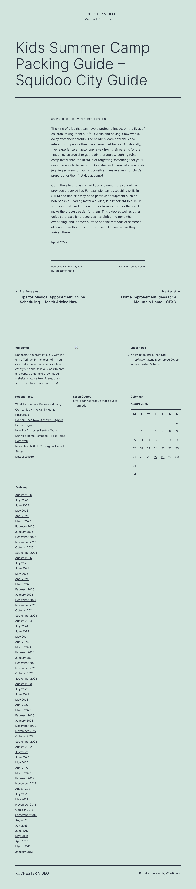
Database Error (25, 456)
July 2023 (21, 689)
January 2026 (24, 531)
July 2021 (21, 794)
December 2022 (25, 725)
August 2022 (23, 746)
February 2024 (24, 652)
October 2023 (24, 673)
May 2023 (21, 699)
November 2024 (26, 605)
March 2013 (23, 846)
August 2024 (23, 620)
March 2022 (23, 773)
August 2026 (23, 495)
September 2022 (26, 741)
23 (177, 448)
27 (155, 457)
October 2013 (24, 809)
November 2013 (25, 804)
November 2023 (25, 668)
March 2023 (23, 710)
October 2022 (24, 736)
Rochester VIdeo (64, 270)
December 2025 (25, 536)
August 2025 (23, 558)
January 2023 (24, 720)
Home (141, 266)
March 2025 (23, 584)
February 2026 (24, 526)
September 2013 (26, 815)
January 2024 (24, 657)
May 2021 (21, 799)
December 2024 (25, 600)
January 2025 (24, 594)
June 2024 (22, 631)
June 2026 (22, 505)
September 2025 (26, 552)
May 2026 (21, 510)
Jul (136, 473)
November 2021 (25, 783)
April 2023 (22, 704)
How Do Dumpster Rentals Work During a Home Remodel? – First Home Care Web (40, 435)
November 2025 (25, 542)
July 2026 (21, 500)
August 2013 (23, 820)
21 (162, 448)
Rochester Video (98, 14)
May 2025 (21, 573)
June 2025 (22, 568)
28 (162, 457)
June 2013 (22, 830)
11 (141, 439)
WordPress (173, 873)
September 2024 (26, 615)
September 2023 (26, 678)
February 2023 (24, 715)
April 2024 (22, 641)
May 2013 (21, 836)
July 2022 (21, 752)
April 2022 (22, 767)
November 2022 (25, 731)
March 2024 (23, 647)
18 (141, 448)
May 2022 (21, 762)
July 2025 (21, 563)
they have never (93, 144)
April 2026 (22, 516)
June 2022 (22, 757)
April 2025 (22, 579)
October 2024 (24, 610)
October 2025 (24, 547)
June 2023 (22, 694)
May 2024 (21, 636)
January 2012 (24, 851)
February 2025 (24, 589)
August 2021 (23, 788)
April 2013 (21, 841)
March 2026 (23, 521)
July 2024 (21, 626)
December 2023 (25, 662)
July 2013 (21, 825)
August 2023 (23, 684)
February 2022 (24, 778)
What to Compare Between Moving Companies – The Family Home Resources (38, 409)
